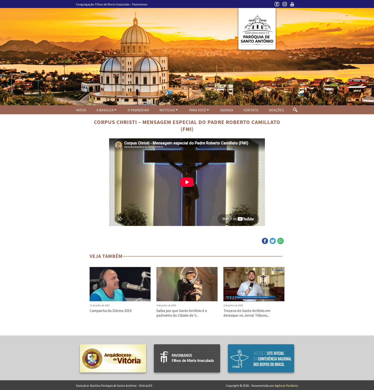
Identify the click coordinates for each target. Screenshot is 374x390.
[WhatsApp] (280, 241)
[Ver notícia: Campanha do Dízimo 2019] (120, 284)
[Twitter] (273, 241)
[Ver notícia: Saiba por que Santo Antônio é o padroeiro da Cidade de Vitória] (186, 284)
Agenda (226, 110)
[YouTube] (293, 5)
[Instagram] (285, 5)
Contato (250, 110)
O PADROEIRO (138, 110)
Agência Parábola (286, 385)
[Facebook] (277, 5)
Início (81, 110)
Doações (276, 110)
